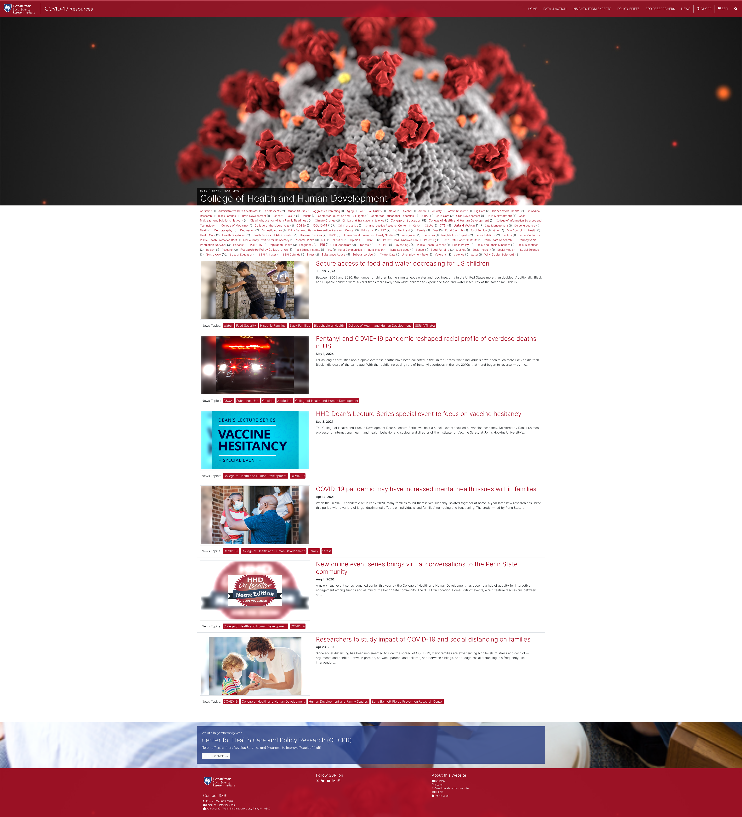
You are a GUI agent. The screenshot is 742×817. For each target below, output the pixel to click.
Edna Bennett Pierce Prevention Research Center (321, 230)
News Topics (231, 190)
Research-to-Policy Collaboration (264, 249)
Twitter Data (387, 254)
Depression (247, 230)
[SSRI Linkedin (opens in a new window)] (335, 782)
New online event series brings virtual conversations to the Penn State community (417, 567)
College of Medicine (234, 225)
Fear (435, 230)
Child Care (442, 216)
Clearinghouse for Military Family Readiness (279, 220)
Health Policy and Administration (273, 235)
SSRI (724, 9)
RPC (329, 249)
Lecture (507, 235)
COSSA (301, 225)
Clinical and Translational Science (363, 220)
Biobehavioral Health (506, 211)
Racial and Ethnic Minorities (493, 244)
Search (439, 784)
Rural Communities (350, 249)
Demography (223, 230)
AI (361, 211)
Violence (459, 254)
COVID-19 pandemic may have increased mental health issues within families (426, 489)
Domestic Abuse (271, 230)
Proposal (363, 244)
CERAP (425, 215)
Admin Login (442, 795)
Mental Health (305, 240)
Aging (350, 211)
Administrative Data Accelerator (238, 211)
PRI (322, 245)
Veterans (441, 254)
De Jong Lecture (524, 225)
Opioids (355, 240)
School (420, 249)
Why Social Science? (499, 254)
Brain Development (254, 215)
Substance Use (362, 254)
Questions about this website (451, 788)
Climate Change (325, 220)
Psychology (402, 245)
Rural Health (376, 249)
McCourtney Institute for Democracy (266, 240)
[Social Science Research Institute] (220, 781)
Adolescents (273, 211)
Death (204, 230)
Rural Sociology (399, 249)
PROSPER (382, 244)
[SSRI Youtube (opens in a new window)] (330, 782)
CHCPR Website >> (215, 756)
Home (532, 9)
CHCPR (705, 9)
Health (532, 230)
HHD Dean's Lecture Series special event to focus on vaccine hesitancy (418, 413)
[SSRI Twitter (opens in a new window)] (318, 782)
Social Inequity (481, 249)
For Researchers (660, 9)
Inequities (429, 235)
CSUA (429, 225)
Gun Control (514, 230)
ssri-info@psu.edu (224, 804)
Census (306, 216)
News (685, 9)
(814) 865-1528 (224, 801)
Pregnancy (306, 245)
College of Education (406, 220)
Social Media (505, 249)
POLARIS (256, 245)
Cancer (277, 215)
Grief (496, 230)
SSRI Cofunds (291, 254)
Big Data (479, 211)
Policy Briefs (628, 9)
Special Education (241, 254)
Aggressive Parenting (326, 211)
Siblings (461, 249)
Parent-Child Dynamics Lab (400, 240)
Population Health (280, 245)
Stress (311, 254)
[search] (735, 9)
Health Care (207, 235)
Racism (210, 249)
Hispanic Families (311, 235)
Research (227, 249)
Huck (332, 235)
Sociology (213, 254)
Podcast (238, 244)
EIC (383, 230)
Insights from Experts (592, 9)
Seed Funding (440, 249)
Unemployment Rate (415, 254)
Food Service (479, 230)
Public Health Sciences (431, 244)
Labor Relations (485, 235)
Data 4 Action (555, 9)
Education (367, 230)
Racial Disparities (527, 245)
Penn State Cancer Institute (460, 240)
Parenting (430, 240)
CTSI (443, 225)
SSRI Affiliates (268, 254)
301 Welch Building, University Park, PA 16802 (244, 808)
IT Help (439, 792)
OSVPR (371, 240)
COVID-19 (320, 225)
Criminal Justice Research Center (386, 225)
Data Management (496, 225)
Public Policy (460, 245)
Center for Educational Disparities (392, 216)
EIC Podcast (401, 230)
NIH (323, 240)
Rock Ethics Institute (307, 249)
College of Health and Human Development (459, 220)
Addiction (206, 211)
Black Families (227, 215)
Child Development (468, 215)
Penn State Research (498, 240)
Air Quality (375, 211)
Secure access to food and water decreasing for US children (402, 263)
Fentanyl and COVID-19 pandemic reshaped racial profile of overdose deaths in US (426, 342)
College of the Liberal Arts (272, 225)
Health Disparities (234, 235)
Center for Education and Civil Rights (341, 215)
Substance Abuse (333, 254)
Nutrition (338, 240)
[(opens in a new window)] (324, 782)
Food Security (454, 230)
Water (474, 254)
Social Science (529, 249)
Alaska (392, 211)
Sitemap (440, 781)
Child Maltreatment (499, 216)
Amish (422, 211)
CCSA (291, 215)
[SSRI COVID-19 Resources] (46, 8)
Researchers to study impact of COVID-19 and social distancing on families (423, 639)
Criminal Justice (348, 225)
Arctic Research (458, 211)
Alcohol (407, 211)
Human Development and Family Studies (369, 235)
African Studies (297, 211)
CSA (416, 225)
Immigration (409, 235)
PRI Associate (342, 245)
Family (421, 230)
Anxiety (437, 211)
